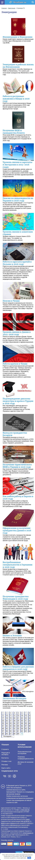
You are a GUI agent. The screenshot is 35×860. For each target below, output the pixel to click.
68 (14, 734)
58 (7, 731)
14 (22, 715)
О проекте (5, 749)
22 (22, 718)
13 (18, 715)
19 (10, 718)
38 (22, 723)
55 (26, 728)
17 (3, 718)
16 (29, 715)
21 (18, 718)
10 (7, 715)
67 (10, 734)
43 (10, 726)
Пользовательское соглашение (24, 752)
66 (7, 734)
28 (14, 721)
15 (26, 715)
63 (26, 731)
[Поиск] (32, 2)
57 (3, 731)
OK (29, 858)
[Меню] (2, 2)
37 (18, 723)
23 (26, 718)
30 (22, 721)
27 (10, 721)
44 (14, 726)
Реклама (4, 765)
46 (22, 726)
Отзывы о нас (6, 761)
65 (3, 734)
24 (29, 718)
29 (18, 721)
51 (10, 728)
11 (10, 715)
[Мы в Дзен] (14, 776)
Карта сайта (5, 768)
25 (3, 721)
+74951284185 (24, 810)
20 (14, 718)
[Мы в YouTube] (9, 776)
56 (29, 728)
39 (26, 723)
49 (3, 728)
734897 (27, 819)
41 (3, 726)
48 (29, 726)
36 (14, 723)
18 (7, 718)
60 (14, 731)
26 (7, 721)
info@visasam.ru (28, 833)
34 (7, 723)
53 (18, 728)
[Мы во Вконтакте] (4, 776)
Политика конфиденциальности (26, 758)
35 (10, 723)
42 (7, 726)
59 (10, 731)
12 (14, 715)
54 (22, 728)
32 (29, 721)
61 (18, 731)
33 (3, 723)
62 (22, 731)
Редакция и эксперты (5, 753)
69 (18, 734)
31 (26, 721)
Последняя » (7, 736)
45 (18, 726)
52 (14, 728)
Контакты (5, 758)
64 (29, 731)
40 (29, 723)
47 (26, 726)
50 (7, 728)
